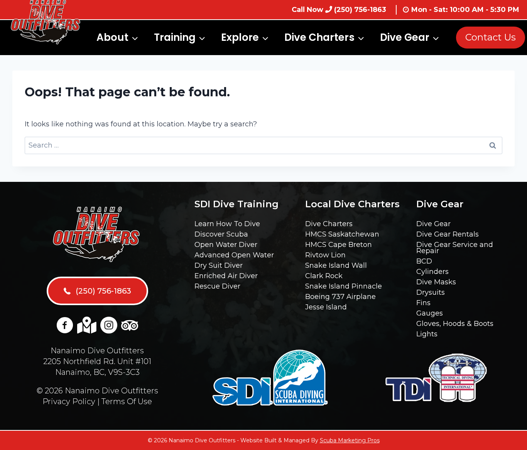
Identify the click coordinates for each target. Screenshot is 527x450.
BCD (424, 261)
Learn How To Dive (227, 224)
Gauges (429, 313)
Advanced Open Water (234, 255)
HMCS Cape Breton (338, 244)
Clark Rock (324, 276)
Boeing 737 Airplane (340, 296)
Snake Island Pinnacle (343, 286)
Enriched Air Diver (226, 276)
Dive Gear (433, 224)
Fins (423, 303)
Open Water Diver (225, 244)
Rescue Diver (217, 286)
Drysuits (430, 292)
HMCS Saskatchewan (342, 234)
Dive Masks (436, 282)
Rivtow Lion (325, 255)
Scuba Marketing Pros (350, 440)
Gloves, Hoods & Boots (454, 323)
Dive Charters (329, 224)
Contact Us (490, 37)
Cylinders (432, 271)
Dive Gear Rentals (447, 234)
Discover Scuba (221, 234)
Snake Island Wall (336, 265)
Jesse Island (326, 307)
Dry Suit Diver (218, 265)
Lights (426, 334)
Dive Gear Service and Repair (454, 247)
